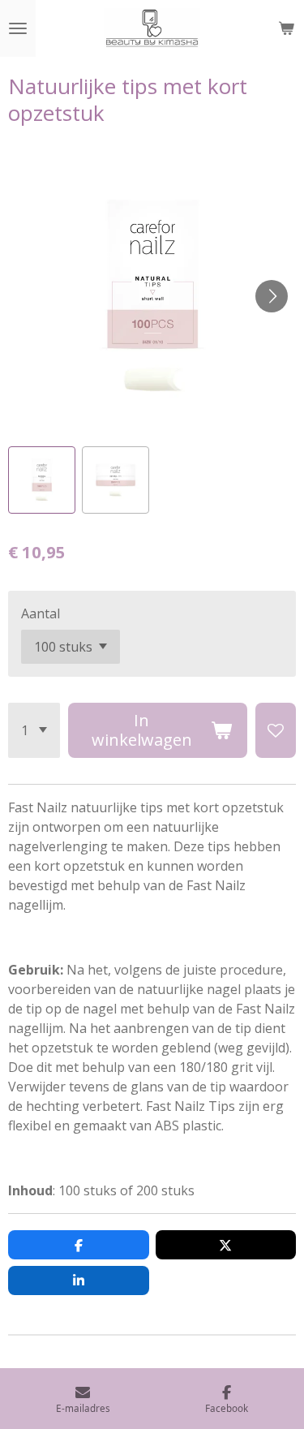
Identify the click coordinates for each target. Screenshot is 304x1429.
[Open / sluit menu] (18, 28)
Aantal (40, 613)
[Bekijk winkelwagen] (286, 28)
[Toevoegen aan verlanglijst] (275, 730)
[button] (41, 480)
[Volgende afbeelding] (271, 296)
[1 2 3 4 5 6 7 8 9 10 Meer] (34, 730)
